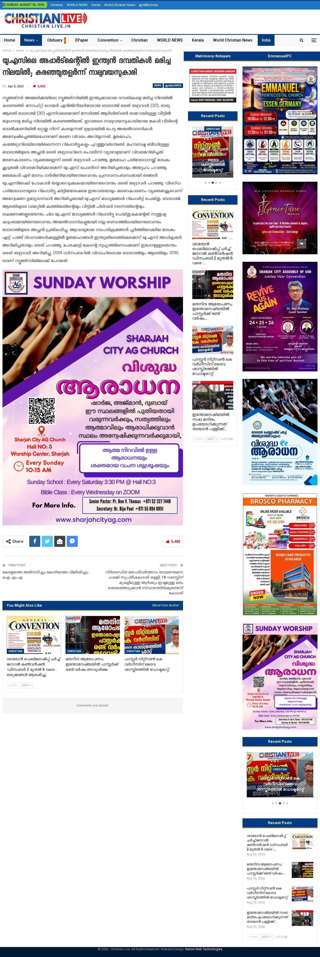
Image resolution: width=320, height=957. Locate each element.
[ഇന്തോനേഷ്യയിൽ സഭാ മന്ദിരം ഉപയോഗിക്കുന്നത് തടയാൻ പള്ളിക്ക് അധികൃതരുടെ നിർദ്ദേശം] (302, 918)
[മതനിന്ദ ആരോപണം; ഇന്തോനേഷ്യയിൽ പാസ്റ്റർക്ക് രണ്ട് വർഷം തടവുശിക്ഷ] (93, 635)
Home (9, 40)
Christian (56, 5)
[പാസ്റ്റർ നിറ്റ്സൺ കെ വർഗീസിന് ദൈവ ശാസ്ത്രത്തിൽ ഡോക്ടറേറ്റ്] (151, 635)
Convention (108, 40)
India (266, 40)
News (29, 40)
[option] (280, 777)
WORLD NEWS (77, 5)
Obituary (54, 40)
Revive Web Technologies (203, 949)
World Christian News (119, 5)
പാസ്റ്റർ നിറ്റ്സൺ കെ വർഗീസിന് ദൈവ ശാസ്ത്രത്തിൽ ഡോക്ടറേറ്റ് (280, 784)
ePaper (81, 40)
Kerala (96, 5)
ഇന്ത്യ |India (148, 5)
